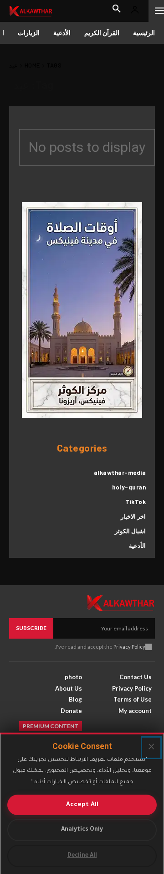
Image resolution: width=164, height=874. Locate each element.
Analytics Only (82, 830)
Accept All (82, 804)
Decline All (82, 856)
